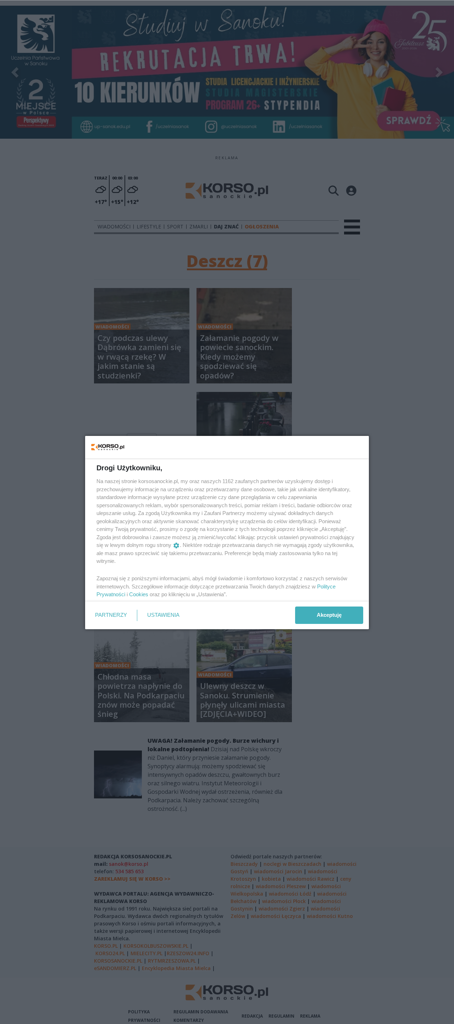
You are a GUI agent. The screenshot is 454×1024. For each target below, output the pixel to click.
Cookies (138, 594)
